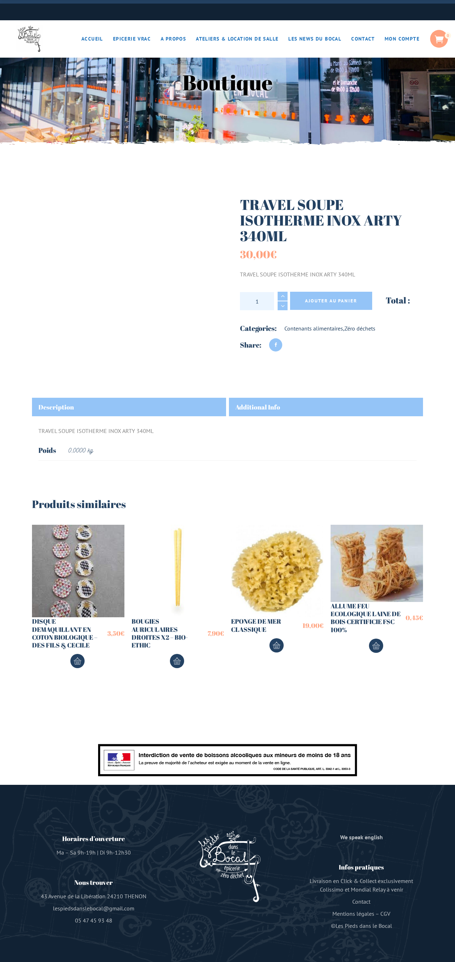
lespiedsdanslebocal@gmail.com (93, 908)
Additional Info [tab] (257, 407)
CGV (385, 913)
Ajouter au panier (331, 301)
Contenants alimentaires (313, 328)
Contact (361, 901)
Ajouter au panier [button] (77, 661)
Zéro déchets (359, 328)
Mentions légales (353, 913)
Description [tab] (56, 407)
